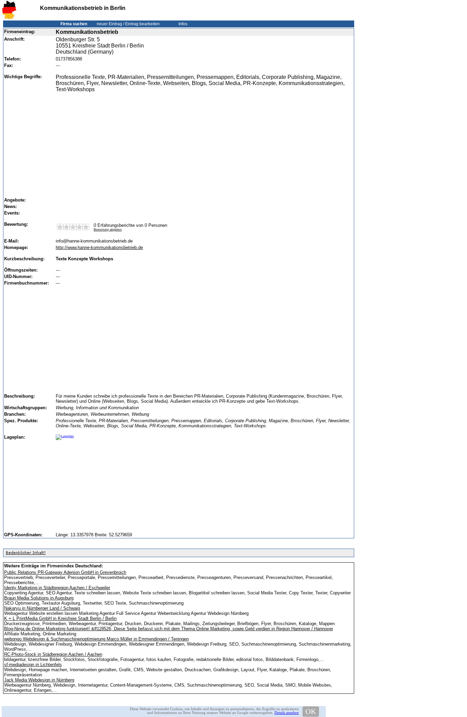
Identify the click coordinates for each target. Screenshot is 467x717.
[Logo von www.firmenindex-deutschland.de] (9, 17)
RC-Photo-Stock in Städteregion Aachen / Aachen (53, 654)
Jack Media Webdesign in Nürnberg (39, 679)
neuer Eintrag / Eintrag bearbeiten (128, 24)
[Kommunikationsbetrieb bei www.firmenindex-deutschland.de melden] (25, 554)
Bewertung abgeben (108, 229)
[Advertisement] (202, 142)
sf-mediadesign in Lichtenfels (33, 664)
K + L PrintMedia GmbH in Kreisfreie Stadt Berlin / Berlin (60, 618)
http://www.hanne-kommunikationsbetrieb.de (99, 247)
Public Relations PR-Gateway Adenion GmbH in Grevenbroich (65, 572)
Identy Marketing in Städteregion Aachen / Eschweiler (57, 587)
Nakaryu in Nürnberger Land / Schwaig (42, 608)
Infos (182, 24)
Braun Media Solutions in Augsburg (39, 598)
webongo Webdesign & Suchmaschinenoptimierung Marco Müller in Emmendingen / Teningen (96, 639)
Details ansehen (287, 713)
